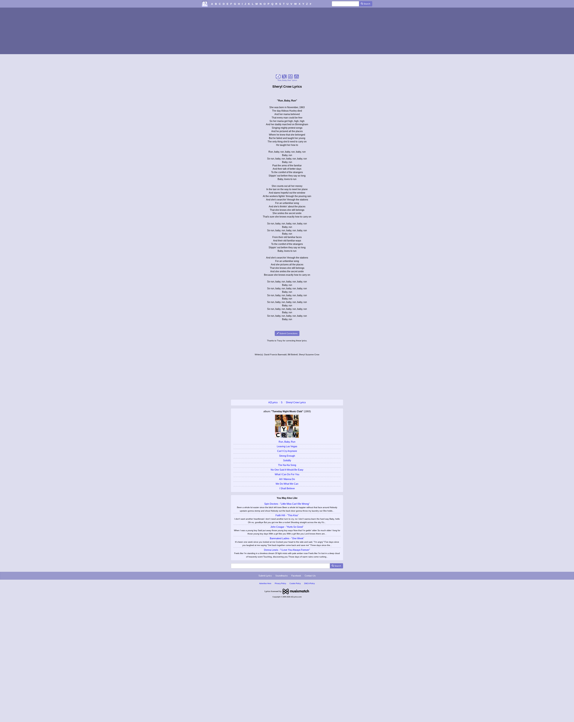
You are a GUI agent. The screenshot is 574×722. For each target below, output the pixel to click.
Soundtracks (281, 575)
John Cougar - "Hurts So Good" (287, 527)
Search (366, 4)
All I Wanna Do (287, 479)
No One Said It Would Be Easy (287, 469)
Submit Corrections (288, 333)
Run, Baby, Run (287, 441)
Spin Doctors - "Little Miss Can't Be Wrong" (287, 504)
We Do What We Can (287, 484)
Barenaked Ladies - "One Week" (287, 538)
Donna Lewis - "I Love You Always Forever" (287, 550)
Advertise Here (265, 583)
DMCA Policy (309, 583)
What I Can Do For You (287, 474)
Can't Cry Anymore (287, 451)
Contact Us (310, 575)
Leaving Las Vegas (287, 446)
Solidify (287, 460)
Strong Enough (287, 456)
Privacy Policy (280, 583)
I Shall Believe (287, 488)
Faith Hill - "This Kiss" (287, 515)
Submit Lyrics (265, 575)
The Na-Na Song (287, 465)
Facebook (296, 575)
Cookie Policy (295, 583)
